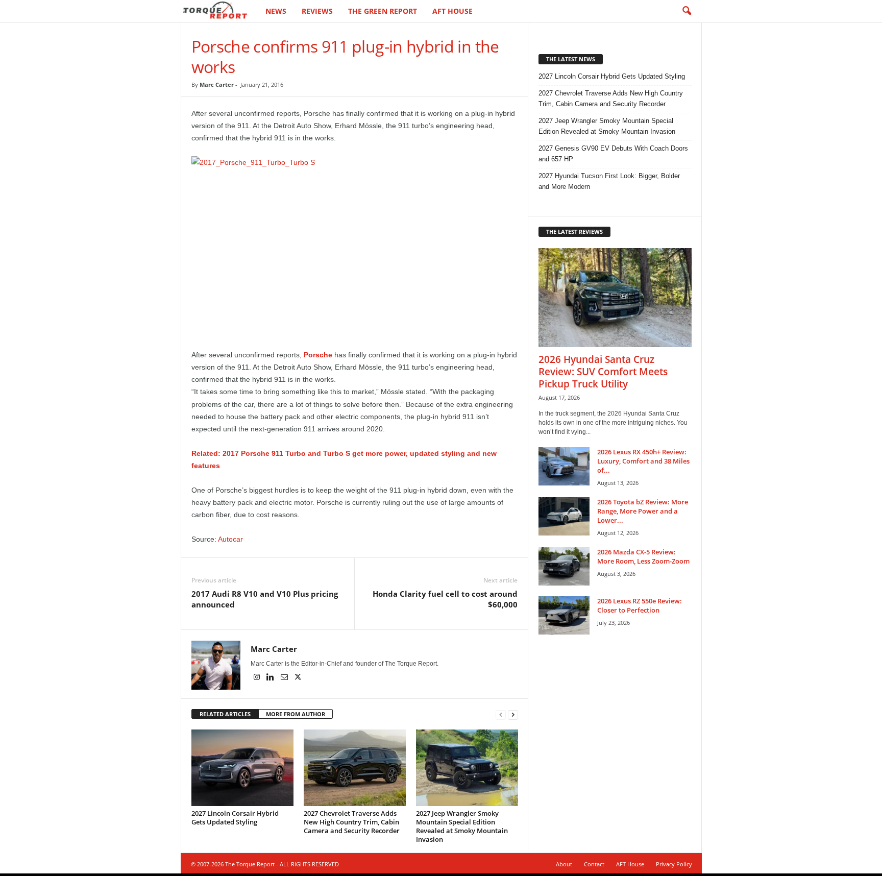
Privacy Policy (674, 864)
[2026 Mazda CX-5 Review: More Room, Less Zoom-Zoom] (564, 566)
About (564, 864)
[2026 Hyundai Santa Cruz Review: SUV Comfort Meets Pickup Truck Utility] (615, 297)
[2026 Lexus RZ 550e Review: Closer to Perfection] (564, 615)
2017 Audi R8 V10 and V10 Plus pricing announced (264, 599)
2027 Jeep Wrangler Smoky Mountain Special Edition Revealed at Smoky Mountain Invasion (462, 826)
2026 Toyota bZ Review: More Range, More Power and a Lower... (642, 511)
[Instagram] (257, 678)
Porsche (318, 355)
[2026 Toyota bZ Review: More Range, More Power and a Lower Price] (564, 516)
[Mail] (285, 678)
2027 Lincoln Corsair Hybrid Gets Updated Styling (235, 817)
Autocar (230, 539)
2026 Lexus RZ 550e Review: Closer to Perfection (639, 605)
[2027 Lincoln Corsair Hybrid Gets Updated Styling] (242, 767)
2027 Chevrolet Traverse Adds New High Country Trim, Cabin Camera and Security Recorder (352, 822)
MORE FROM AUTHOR (295, 714)
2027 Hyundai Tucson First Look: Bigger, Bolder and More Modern (609, 181)
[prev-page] (501, 714)
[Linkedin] (271, 678)
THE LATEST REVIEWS (574, 231)
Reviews (317, 11)
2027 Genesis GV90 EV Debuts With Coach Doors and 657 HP (613, 153)
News (275, 11)
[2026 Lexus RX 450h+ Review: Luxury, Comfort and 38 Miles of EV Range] (564, 466)
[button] (686, 11)
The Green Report (382, 11)
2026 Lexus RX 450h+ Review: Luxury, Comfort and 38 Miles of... (643, 461)
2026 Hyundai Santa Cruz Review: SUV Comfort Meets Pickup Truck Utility (603, 372)
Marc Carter (217, 84)
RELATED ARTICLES (225, 714)
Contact (594, 864)
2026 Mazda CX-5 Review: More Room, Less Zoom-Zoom (643, 556)
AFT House (452, 11)
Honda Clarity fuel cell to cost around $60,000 (445, 599)
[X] (298, 678)
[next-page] (513, 714)
